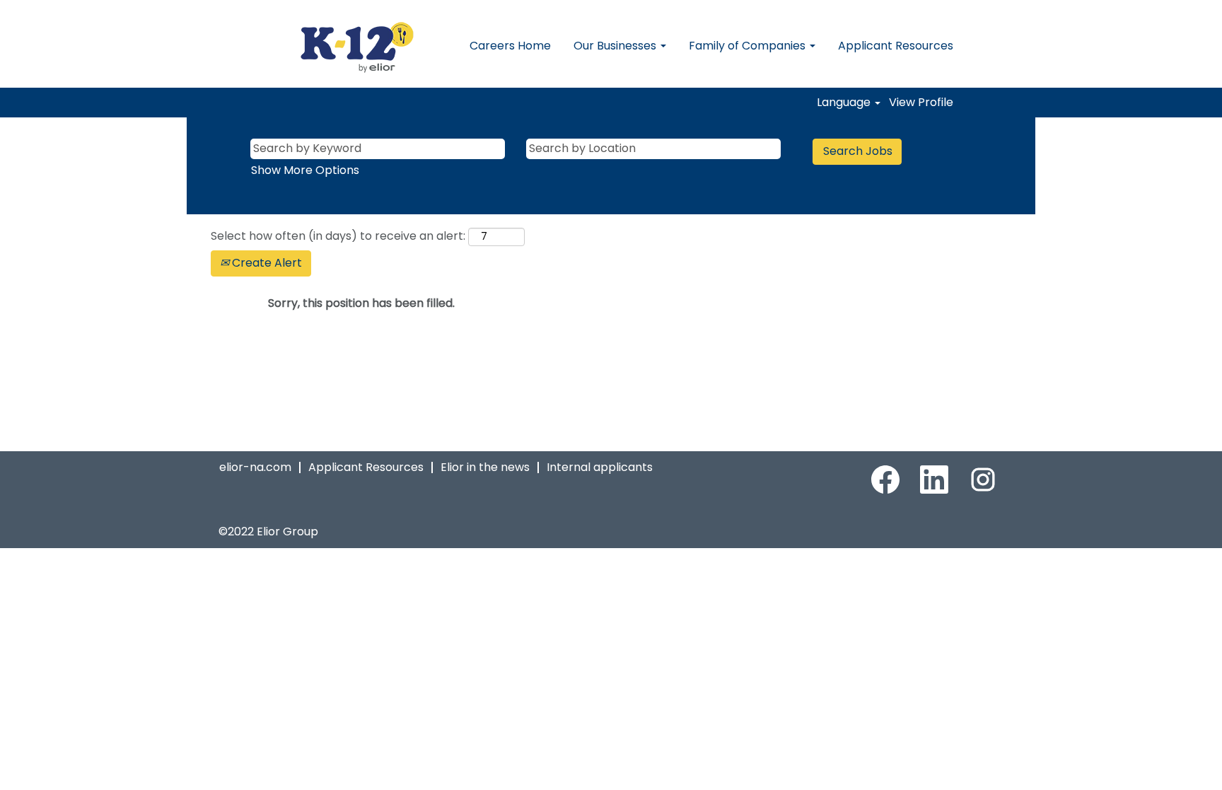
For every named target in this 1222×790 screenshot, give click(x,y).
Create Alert (265, 263)
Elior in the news (485, 467)
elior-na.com (255, 467)
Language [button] (845, 102)
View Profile (921, 102)
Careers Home (510, 45)
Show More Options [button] (305, 170)
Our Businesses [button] (616, 45)
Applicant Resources (895, 45)
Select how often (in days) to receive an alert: (338, 236)
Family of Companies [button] (748, 45)
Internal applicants (600, 467)
